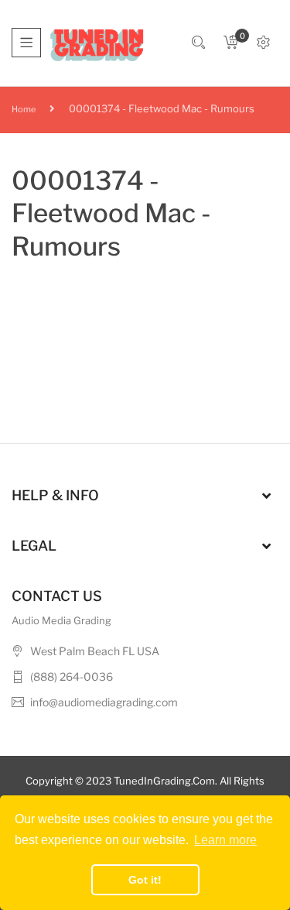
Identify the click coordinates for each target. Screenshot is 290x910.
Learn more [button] (225, 839)
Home (24, 109)
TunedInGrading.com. (165, 780)
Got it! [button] (145, 880)
